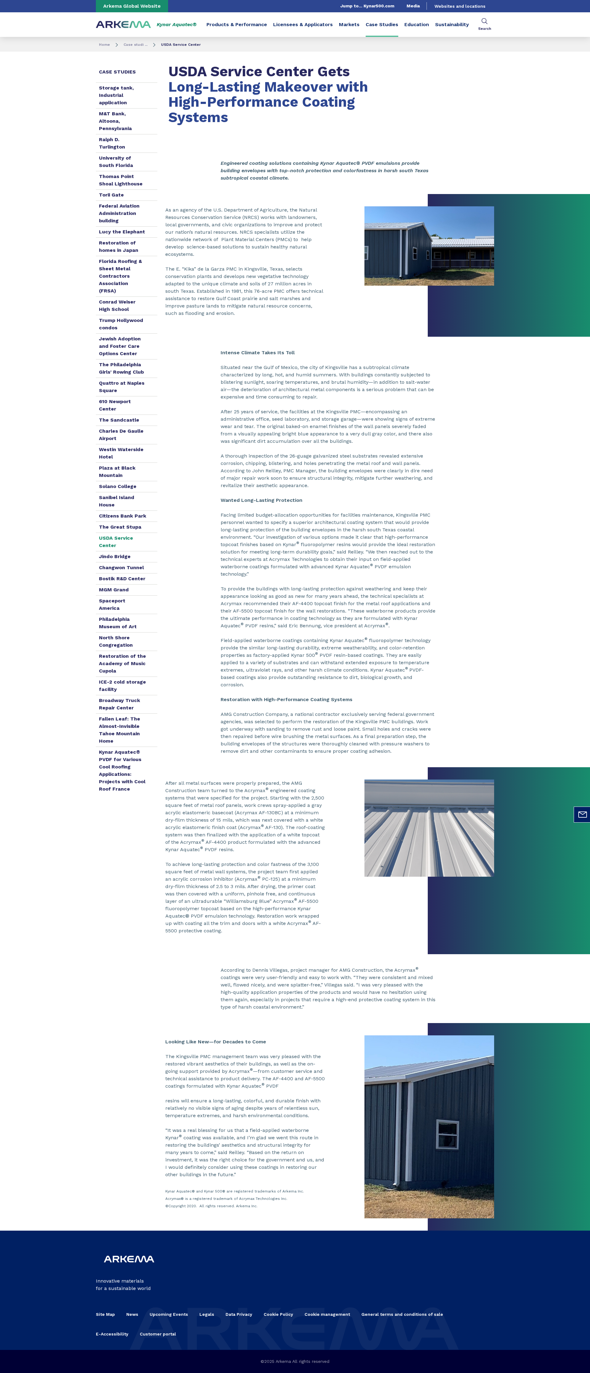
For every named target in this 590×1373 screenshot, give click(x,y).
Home (104, 44)
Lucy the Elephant (122, 232)
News (132, 1314)
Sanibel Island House (116, 501)
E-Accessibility (112, 1333)
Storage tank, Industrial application (116, 95)
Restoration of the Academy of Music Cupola (122, 663)
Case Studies (382, 24)
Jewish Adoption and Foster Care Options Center (120, 346)
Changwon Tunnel (121, 567)
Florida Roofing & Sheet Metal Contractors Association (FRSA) (120, 276)
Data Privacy (239, 1314)
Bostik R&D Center (122, 578)
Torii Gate (111, 195)
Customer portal (158, 1333)
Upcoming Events (169, 1314)
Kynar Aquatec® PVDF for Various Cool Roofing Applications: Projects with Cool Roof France (122, 770)
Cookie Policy (278, 1314)
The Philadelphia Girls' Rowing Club (121, 368)
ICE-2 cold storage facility (122, 685)
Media (413, 5)
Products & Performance (236, 24)
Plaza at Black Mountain (117, 471)
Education (416, 24)
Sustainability (452, 24)
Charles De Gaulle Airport (121, 434)
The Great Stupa (120, 527)
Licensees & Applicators (303, 24)
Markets (349, 24)
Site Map (105, 1314)
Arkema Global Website (132, 6)
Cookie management (327, 1314)
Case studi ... (136, 44)
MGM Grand (114, 590)
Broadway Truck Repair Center (119, 704)
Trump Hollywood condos (121, 324)
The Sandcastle (119, 420)
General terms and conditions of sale (402, 1314)
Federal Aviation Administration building (119, 213)
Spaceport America (112, 604)
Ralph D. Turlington (112, 143)
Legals (206, 1314)
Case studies (117, 72)
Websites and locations (460, 6)
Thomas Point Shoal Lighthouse (121, 180)
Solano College (117, 486)
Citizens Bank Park (122, 516)
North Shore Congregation (116, 641)
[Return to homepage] (123, 24)
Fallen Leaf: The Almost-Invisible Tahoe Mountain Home (119, 730)
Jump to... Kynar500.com (367, 5)
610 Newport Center (115, 405)
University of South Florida (116, 161)
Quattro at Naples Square (121, 386)
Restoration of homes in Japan (118, 246)
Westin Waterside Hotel (121, 453)
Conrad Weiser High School (117, 305)
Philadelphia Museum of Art (118, 622)
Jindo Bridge (115, 556)
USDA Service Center (116, 541)
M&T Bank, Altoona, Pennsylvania (115, 121)
